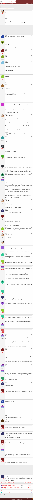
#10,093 (31, 405)
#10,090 (31, 382)
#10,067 (31, 199)
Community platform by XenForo (16, 499)
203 (8, 482)
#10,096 (31, 432)
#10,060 (31, 114)
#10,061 (31, 136)
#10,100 (31, 475)
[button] (12, 3)
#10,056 (31, 61)
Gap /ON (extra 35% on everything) (6, 492)
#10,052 (31, 35)
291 (11, 482)
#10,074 (31, 253)
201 (5, 482)
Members (11, 3)
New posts (1, 4)
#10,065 (31, 173)
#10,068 (31, 209)
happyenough (2, 7)
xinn (30, 492)
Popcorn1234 (30, 490)
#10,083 (31, 323)
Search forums (4, 4)
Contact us (21, 498)
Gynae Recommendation (5, 490)
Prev (1, 482)
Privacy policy (27, 498)
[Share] (30, 10)
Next (13, 482)
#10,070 (31, 227)
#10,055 (31, 55)
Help (29, 498)
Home (1, 3)
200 (4, 482)
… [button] (3, 482)
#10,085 (31, 334)
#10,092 (31, 400)
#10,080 (31, 301)
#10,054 (31, 49)
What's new (7, 3)
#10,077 (31, 280)
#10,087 (31, 364)
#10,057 (31, 75)
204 (9, 482)
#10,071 (31, 233)
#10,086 (31, 348)
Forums (4, 3)
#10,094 (31, 419)
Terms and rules (23, 498)
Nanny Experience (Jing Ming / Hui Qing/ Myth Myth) (9, 485)
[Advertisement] (16, 29)
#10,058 (31, 84)
